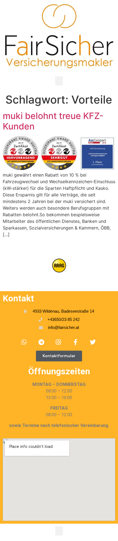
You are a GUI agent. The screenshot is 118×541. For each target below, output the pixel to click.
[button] (59, 80)
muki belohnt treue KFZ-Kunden (53, 121)
